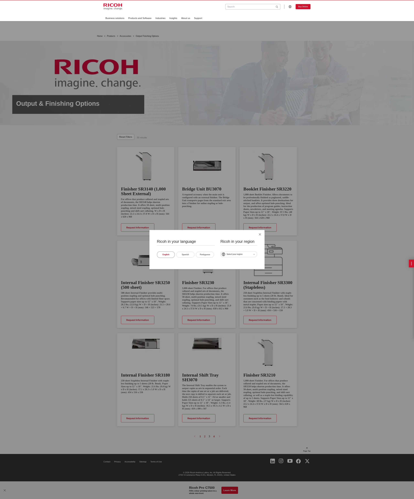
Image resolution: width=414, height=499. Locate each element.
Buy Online (303, 7)
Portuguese (205, 254)
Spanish (185, 254)
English (166, 254)
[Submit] (277, 7)
